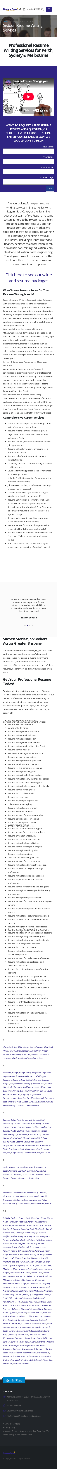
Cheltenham (22, 1134)
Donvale (39, 1174)
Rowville (39, 1312)
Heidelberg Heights (44, 1240)
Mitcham (6, 1280)
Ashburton (26, 1054)
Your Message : (47, 177)
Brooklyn (31, 1098)
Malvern (16, 1269)
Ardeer (45, 1050)
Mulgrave (46, 1283)
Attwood (24, 1058)
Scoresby (34, 1320)
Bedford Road (19, 1080)
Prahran (30, 1305)
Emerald (43, 1196)
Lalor (31, 1261)
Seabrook (43, 1320)
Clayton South (16, 1138)
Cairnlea (6, 1120)
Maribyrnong (38, 1269)
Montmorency (28, 1280)
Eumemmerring (37, 1203)
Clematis (26, 1138)
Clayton (6, 1138)
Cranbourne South (16, 1149)
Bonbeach (7, 1090)
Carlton (17, 1123)
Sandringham (23, 1320)
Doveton (6, 1178)
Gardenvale (46, 1225)
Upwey (51, 1338)
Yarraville (17, 1363)
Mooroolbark (8, 1283)
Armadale (7, 1054)
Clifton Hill (35, 1138)
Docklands (7, 1174)
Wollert (6, 1360)
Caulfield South (23, 1130)
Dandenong (14, 1167)
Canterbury (8, 1123)
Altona (12, 1050)
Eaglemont (7, 1192)
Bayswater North (10, 1076)
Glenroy (19, 1232)
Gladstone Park (27, 1229)
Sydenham (12, 1334)
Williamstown (20, 1356)
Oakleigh (27, 1294)
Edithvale (42, 1192)
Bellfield (29, 1080)
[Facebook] (20, 9)
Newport (6, 1290)
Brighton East (35, 1094)
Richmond (16, 1309)
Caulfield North (9, 1130)
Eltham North (25, 1196)
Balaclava (7, 1072)
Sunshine (12, 1330)
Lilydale (12, 1265)
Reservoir (7, 1309)
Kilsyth (18, 1258)
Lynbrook (30, 1265)
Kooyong (15, 1261)
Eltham (16, 1196)
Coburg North (9, 1141)
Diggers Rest (40, 1170)
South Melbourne (39, 1323)
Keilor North (14, 1254)
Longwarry (20, 1265)
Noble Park (23, 1290)
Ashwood (35, 1054)
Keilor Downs (28, 1250)
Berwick (48, 1083)
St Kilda (28, 1316)
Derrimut (31, 1170)
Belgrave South (16, 1083)
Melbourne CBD (17, 1272)
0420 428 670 (34, 9)
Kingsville (44, 1258)
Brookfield (21, 1098)
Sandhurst (12, 1320)
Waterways (7, 1349)
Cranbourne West (32, 1149)
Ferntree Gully (24, 1218)
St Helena (20, 1316)
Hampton (22, 1236)
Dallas (5, 1167)
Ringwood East (36, 1309)
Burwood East (33, 1105)
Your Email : (48, 156)
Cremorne (45, 1149)
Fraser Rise (42, 1221)
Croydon (6, 1152)
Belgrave (37, 1080)
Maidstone (7, 1269)
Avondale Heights (35, 1058)
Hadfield (6, 1236)
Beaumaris (7, 1080)
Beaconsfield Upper (38, 1076)
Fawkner (14, 1218)
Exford (48, 1203)
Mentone (11, 1276)
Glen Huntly (40, 1229)
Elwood (35, 1196)
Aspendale (44, 1054)
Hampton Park (46, 1236)
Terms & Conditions (12, 1424)
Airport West (28, 1047)
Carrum (13, 1127)
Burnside (49, 1101)
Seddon (14, 1323)
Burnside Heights (10, 1105)
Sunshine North (23, 1330)
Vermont (6, 1341)
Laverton (38, 1261)
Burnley (41, 1101)
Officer (11, 1298)
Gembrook (7, 1229)
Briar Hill (16, 1094)
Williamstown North (35, 1356)
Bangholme (36, 1072)
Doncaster (17, 1174)
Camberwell (27, 1120)
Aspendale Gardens (11, 1058)
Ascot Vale (16, 1054)
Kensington (34, 1254)
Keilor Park (24, 1254)
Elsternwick (7, 1196)
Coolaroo (39, 1141)
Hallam (14, 1236)
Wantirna (41, 1341)
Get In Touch (14, 1380)
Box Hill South (46, 1090)
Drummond (23, 1178)
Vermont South (17, 1341)
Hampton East (33, 1236)
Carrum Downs (24, 1127)
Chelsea (43, 1130)
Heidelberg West (10, 1243)
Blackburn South (44, 1087)
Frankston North (19, 1225)
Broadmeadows (10, 1098)
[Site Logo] (10, 9)
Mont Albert (16, 1280)
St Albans (12, 1316)
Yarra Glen (47, 1360)
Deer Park (22, 1170)
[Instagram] (23, 9)
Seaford (6, 1323)
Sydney (11, 1434)
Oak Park (18, 1294)
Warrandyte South (27, 1345)
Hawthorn (7, 1240)
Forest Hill (32, 1221)
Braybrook (7, 1094)
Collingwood (29, 1141)
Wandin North (30, 1341)
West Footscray (15, 1352)
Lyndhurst (39, 1265)
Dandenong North (27, 1167)
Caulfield (35, 1127)
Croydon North (30, 1152)
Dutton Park (34, 1178)
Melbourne (19, 1434)
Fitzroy (43, 1218)
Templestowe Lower (37, 1334)
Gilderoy (16, 1229)
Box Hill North (33, 1090)
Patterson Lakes (45, 1301)
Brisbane (15, 1431)
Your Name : (48, 146)
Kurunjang (24, 1261)
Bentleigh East (38, 1083)
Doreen (47, 1174)
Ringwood (25, 1309)
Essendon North (10, 1203)
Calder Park (16, 1120)
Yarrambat (7, 1363)
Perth (30, 1434)
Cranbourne (19, 1145)
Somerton (27, 1323)
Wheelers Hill (8, 1356)
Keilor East (39, 1250)
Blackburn (17, 1087)
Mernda (19, 1276)
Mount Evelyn (20, 1283)
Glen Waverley (9, 1232)
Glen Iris (48, 1229)
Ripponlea (13, 1312)
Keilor (20, 1250)
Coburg (44, 1138)
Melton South (36, 1272)
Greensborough (29, 1232)
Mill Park (48, 1276)
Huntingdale (8, 1247)
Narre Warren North (24, 1287)
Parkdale (6, 1301)
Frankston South (34, 1225)
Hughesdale (39, 1243)
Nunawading (8, 1294)
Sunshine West (37, 1330)
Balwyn (15, 1072)
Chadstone (35, 1130)
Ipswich (23, 1431)
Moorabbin (39, 1280)
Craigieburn (8, 1145)
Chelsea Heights (9, 1134)
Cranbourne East (32, 1145)
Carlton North (26, 1123)
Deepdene (12, 1170)
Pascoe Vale (16, 1301)
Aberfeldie (18, 1047)
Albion (5, 1050)
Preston (38, 1305)
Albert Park (48, 1047)
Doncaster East (28, 1174)
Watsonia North (28, 1349)
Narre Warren (9, 1287)
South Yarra (16, 1327)
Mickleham (28, 1276)
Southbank (26, 1327)
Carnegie (37, 1123)
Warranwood (41, 1345)
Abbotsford (8, 1047)
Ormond (18, 1298)
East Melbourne (19, 1192)
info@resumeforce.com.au (22, 1411)
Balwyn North (25, 1072)
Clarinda (45, 1134)
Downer (14, 1178)
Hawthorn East (18, 1240)
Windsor (48, 1356)
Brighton (25, 1094)
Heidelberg (30, 1240)
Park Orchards (39, 1298)
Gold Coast (37, 1431)
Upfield (44, 1338)
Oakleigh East (37, 1294)
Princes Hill (46, 1305)
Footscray (23, 1221)
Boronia (15, 1090)
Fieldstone (35, 1218)
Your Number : (47, 167)
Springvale (36, 1327)
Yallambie (38, 1360)
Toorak (27, 1338)
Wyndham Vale (27, 1360)
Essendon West (23, 1203)
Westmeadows (43, 1352)
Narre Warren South (41, 1287)
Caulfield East (46, 1127)
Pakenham (27, 1298)
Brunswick (39, 1098)
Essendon (28, 1200)
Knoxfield (7, 1261)
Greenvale (41, 1232)
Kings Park (25, 1258)
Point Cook (7, 1305)
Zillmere (25, 1363)
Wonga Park (15, 1360)
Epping (20, 1200)
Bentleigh (28, 1083)
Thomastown (8, 1338)
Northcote (48, 1290)
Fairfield (6, 1218)
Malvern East (26, 1269)
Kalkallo (29, 1247)
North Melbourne (36, 1290)
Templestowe (22, 1334)
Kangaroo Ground (40, 1247)
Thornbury (19, 1338)
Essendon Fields (40, 1200)
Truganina (35, 1338)
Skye (20, 1323)
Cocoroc (19, 1141)
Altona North (35, 1050)
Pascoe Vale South (29, 1301)
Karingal (6, 1250)
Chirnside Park (34, 1134)
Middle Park (39, 1276)
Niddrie (14, 1290)
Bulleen (25, 1101)
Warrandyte (14, 1345)
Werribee (40, 1349)
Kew (41, 1254)
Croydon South (43, 1152)
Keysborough (8, 1258)
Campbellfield (39, 1120)
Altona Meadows (22, 1050)
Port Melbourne (19, 1305)
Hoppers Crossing (25, 1243)
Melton (27, 1272)
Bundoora (33, 1101)
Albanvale (39, 1047)
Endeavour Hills (9, 1200)
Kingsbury (35, 1258)
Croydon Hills (17, 1152)
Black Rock (7, 1087)
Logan (29, 1431)
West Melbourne (29, 1352)
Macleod (48, 1265)
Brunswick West (14, 1101)
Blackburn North (29, 1087)
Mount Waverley (34, 1283)
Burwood (22, 1105)
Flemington (13, 1221)
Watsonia (17, 1349)
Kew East (48, 1254)
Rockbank (22, 1312)
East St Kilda (32, 1192)
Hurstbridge (19, 1247)
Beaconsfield (23, 1076)
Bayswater (46, 1072)
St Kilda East (38, 1316)
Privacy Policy (9, 1427)
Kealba (14, 1250)
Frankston (7, 1225)
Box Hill (23, 1090)
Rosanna (31, 1312)
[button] (42, 9)
